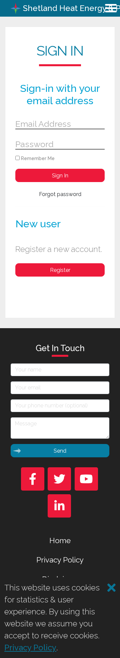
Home (60, 540)
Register (60, 270)
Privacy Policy (60, 559)
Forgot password (60, 194)
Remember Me (37, 158)
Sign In (60, 175)
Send (60, 451)
